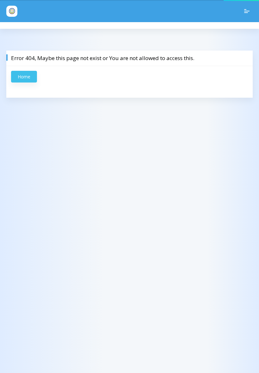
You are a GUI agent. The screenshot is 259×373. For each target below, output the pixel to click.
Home (24, 77)
